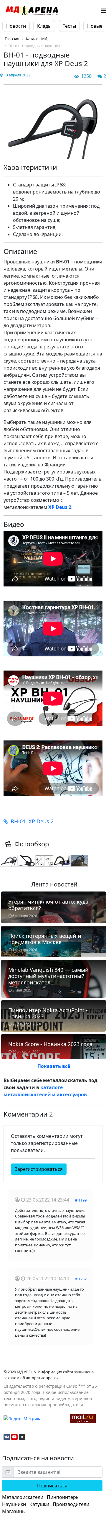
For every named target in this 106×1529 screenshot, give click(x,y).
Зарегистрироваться (39, 1169)
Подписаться (52, 1485)
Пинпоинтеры (63, 1497)
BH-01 (18, 821)
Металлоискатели (22, 1497)
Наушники (14, 1504)
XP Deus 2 (41, 821)
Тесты (69, 26)
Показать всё (53, 1066)
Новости (16, 26)
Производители (71, 1504)
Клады (44, 26)
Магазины (14, 1511)
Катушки (39, 1504)
